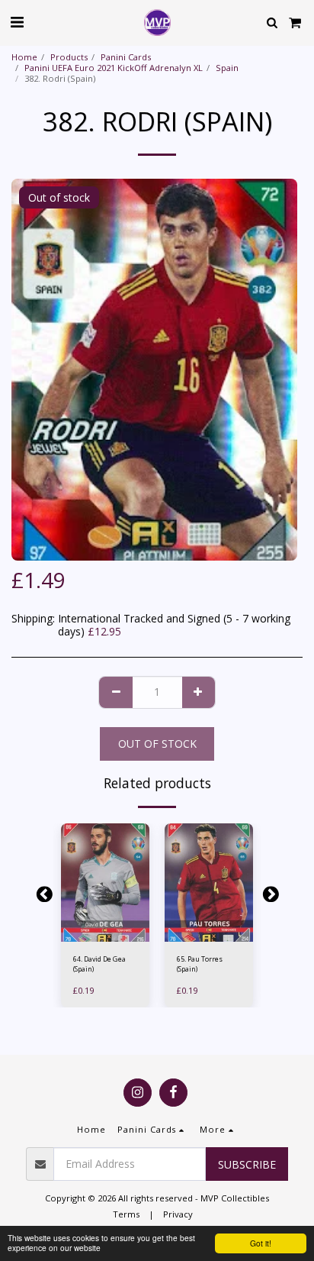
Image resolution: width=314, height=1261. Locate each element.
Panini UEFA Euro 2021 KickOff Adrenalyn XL (113, 67)
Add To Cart (108, 934)
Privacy (178, 1214)
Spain (227, 67)
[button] (17, 21)
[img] (105, 882)
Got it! (260, 1243)
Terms (126, 1214)
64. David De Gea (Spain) (99, 964)
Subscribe (247, 1164)
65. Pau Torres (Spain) (200, 964)
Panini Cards (126, 57)
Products (69, 57)
